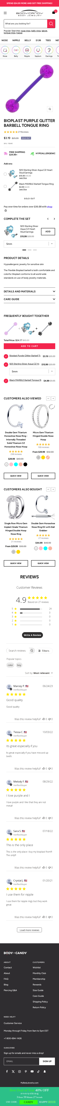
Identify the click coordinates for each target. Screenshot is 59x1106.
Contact (8, 967)
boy (19, 665)
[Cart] (53, 13)
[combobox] (39, 673)
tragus (19, 33)
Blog (6, 984)
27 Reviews (23, 132)
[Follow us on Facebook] (7, 1071)
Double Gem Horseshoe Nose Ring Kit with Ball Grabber (43, 527)
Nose (5, 40)
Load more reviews (29, 930)
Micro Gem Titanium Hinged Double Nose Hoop (43, 436)
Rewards (37, 984)
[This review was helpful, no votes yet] (44, 719)
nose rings (25, 31)
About (7, 973)
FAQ (6, 979)
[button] (48, 398)
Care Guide (38, 996)
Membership (39, 979)
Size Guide (38, 990)
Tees (48, 40)
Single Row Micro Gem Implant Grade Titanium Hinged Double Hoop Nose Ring (16, 528)
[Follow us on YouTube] (32, 1071)
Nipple (16, 40)
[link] (6, 464)
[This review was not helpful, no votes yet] (49, 719)
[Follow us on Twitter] (13, 1071)
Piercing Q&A (10, 990)
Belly (28, 40)
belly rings (36, 31)
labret (44, 31)
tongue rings (9, 33)
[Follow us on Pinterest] (26, 1071)
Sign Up (47, 1061)
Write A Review (32, 635)
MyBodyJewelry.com (29, 1083)
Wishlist (37, 967)
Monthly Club (39, 973)
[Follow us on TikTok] (38, 1071)
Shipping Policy (40, 1001)
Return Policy (39, 1007)
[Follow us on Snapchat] (45, 1071)
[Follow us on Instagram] (19, 1071)
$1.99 (38, 40)
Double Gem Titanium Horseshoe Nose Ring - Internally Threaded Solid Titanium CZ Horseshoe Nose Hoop (16, 439)
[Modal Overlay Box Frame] (29, 1096)
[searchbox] (17, 650)
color (10, 665)
